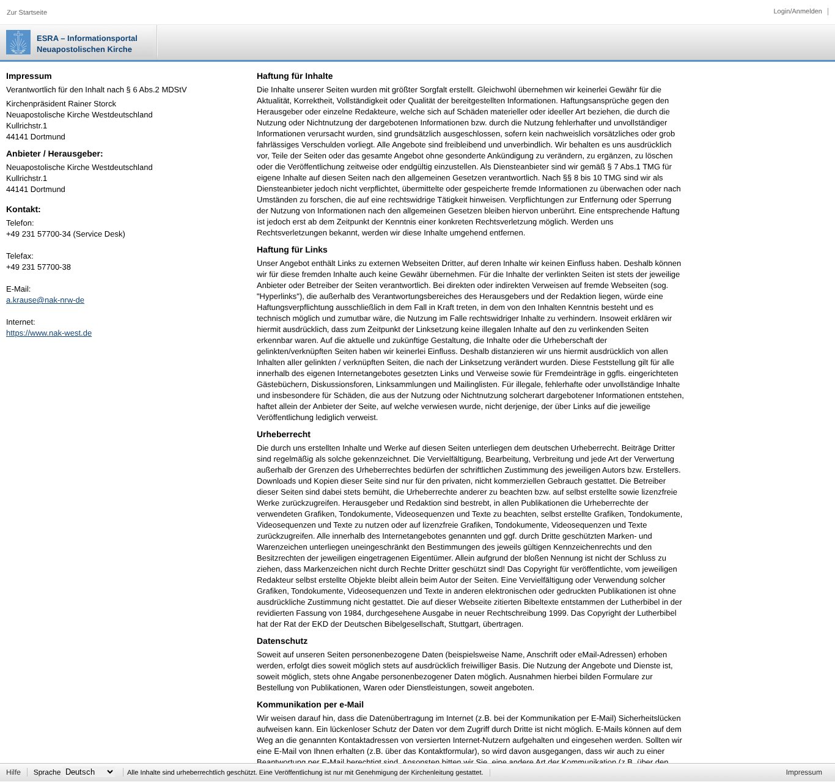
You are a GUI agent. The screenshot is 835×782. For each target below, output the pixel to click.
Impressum (804, 772)
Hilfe (13, 772)
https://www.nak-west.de (49, 333)
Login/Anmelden (797, 11)
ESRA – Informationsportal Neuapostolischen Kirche (87, 44)
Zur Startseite (27, 13)
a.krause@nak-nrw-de (45, 299)
